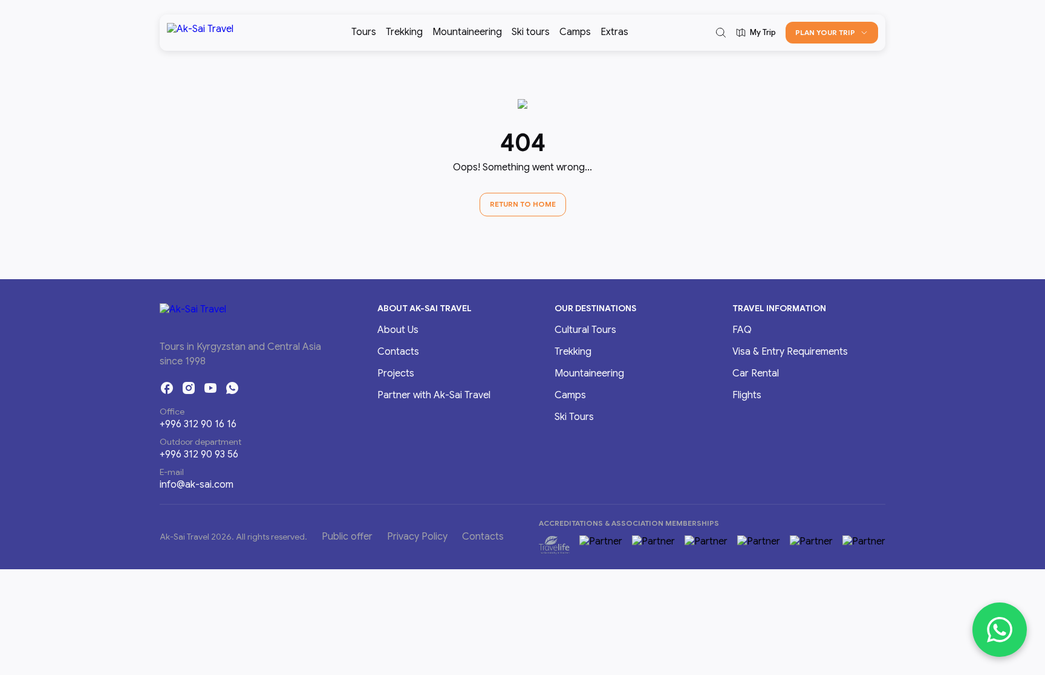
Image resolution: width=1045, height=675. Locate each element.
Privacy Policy (417, 537)
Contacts (398, 352)
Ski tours (531, 32)
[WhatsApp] (232, 388)
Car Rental (755, 373)
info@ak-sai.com (196, 485)
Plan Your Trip (825, 32)
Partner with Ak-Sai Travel (433, 395)
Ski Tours (574, 417)
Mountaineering (467, 32)
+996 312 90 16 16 (198, 424)
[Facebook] (167, 388)
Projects (395, 373)
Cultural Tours (585, 330)
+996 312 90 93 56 (199, 454)
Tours (363, 32)
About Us (397, 330)
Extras (614, 32)
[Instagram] (188, 388)
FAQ (742, 330)
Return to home (523, 203)
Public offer (347, 537)
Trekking (404, 32)
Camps (575, 32)
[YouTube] (210, 388)
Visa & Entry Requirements (790, 352)
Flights (746, 395)
